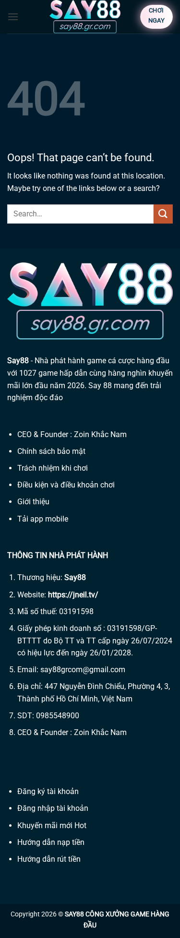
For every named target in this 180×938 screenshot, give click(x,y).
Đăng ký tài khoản (48, 791)
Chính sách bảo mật (51, 451)
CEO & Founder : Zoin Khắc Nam (72, 434)
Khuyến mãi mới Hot (51, 825)
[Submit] (163, 213)
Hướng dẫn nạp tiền (50, 842)
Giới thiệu (33, 501)
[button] (13, 16)
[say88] (85, 17)
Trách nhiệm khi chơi (52, 468)
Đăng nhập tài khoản (52, 808)
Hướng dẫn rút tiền (49, 859)
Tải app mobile (42, 518)
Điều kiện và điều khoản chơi (66, 484)
